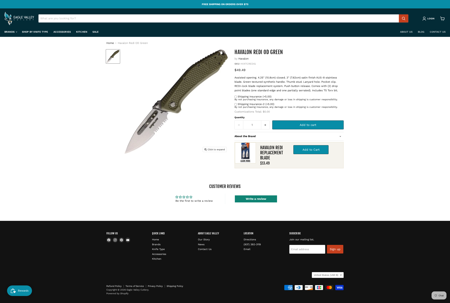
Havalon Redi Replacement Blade (271, 152)
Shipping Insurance (254, 96)
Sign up (335, 249)
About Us (406, 31)
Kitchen (81, 31)
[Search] (403, 19)
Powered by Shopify (117, 293)
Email (247, 249)
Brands (9, 31)
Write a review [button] (256, 198)
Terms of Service (135, 286)
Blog (421, 31)
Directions (250, 239)
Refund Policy (114, 286)
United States (326, 275)
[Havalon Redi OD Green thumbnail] (113, 56)
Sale (95, 31)
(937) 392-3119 (252, 244)
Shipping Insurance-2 (256, 104)
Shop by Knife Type (35, 31)
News (201, 244)
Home (110, 43)
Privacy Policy (155, 286)
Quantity (239, 117)
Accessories (62, 31)
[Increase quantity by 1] (265, 124)
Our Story (204, 239)
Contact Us (438, 31)
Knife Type (158, 249)
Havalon (243, 58)
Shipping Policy (175, 286)
